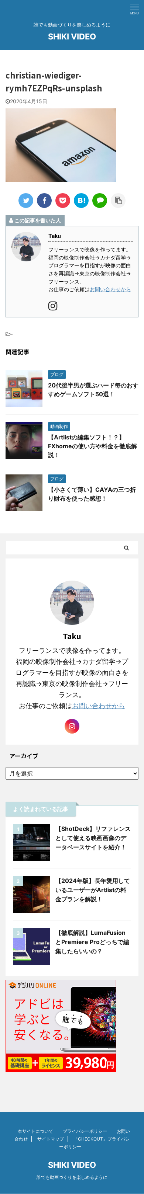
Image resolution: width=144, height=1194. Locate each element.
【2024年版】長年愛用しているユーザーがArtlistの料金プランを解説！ (92, 890)
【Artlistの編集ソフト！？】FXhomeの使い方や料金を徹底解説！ (92, 446)
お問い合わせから (110, 289)
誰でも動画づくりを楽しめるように (72, 1177)
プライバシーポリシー (85, 1131)
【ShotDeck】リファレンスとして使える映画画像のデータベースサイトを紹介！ (93, 838)
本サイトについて (35, 1131)
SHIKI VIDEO (72, 36)
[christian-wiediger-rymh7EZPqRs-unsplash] (81, 200)
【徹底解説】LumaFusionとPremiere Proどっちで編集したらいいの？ (92, 942)
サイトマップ (50, 1139)
